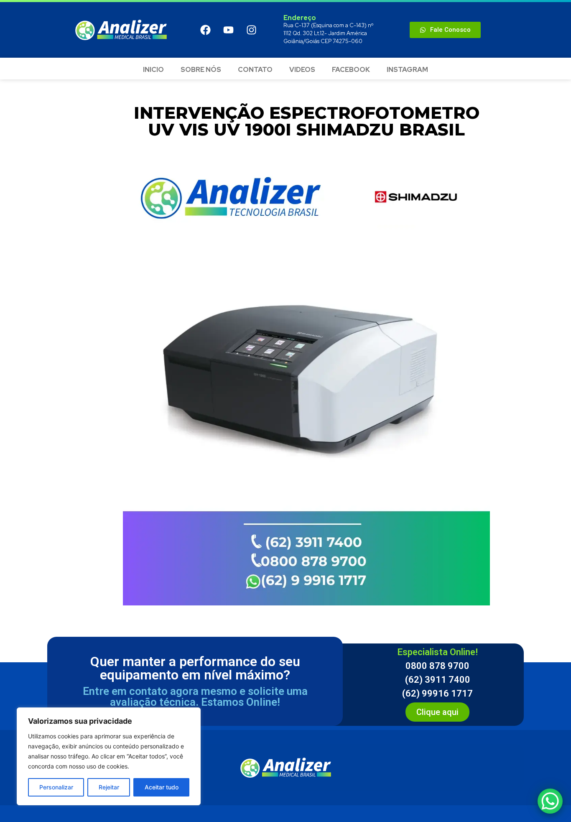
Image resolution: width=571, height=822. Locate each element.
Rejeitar (109, 787)
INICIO (153, 69)
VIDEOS (302, 69)
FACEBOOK (351, 69)
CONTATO (255, 69)
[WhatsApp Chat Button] (550, 801)
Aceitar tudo (161, 787)
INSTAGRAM (407, 69)
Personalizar (56, 787)
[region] (109, 756)
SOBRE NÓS (201, 69)
